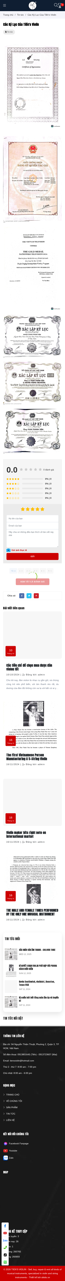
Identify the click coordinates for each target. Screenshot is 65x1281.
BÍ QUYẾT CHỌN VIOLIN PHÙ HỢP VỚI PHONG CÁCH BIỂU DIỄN (38, 967)
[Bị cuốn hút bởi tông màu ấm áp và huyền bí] (11, 998)
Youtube (13, 1150)
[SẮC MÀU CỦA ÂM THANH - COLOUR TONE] (11, 950)
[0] (60, 5)
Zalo (11, 1158)
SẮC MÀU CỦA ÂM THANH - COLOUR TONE (37, 950)
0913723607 (45, 1054)
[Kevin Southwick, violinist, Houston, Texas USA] (11, 982)
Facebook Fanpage (19, 1143)
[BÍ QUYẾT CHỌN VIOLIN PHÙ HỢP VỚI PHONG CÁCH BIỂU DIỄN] (11, 966)
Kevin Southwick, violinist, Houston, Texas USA (37, 983)
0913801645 (24, 1054)
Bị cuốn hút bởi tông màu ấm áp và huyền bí (39, 999)
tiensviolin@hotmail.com (22, 1060)
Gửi (33, 556)
